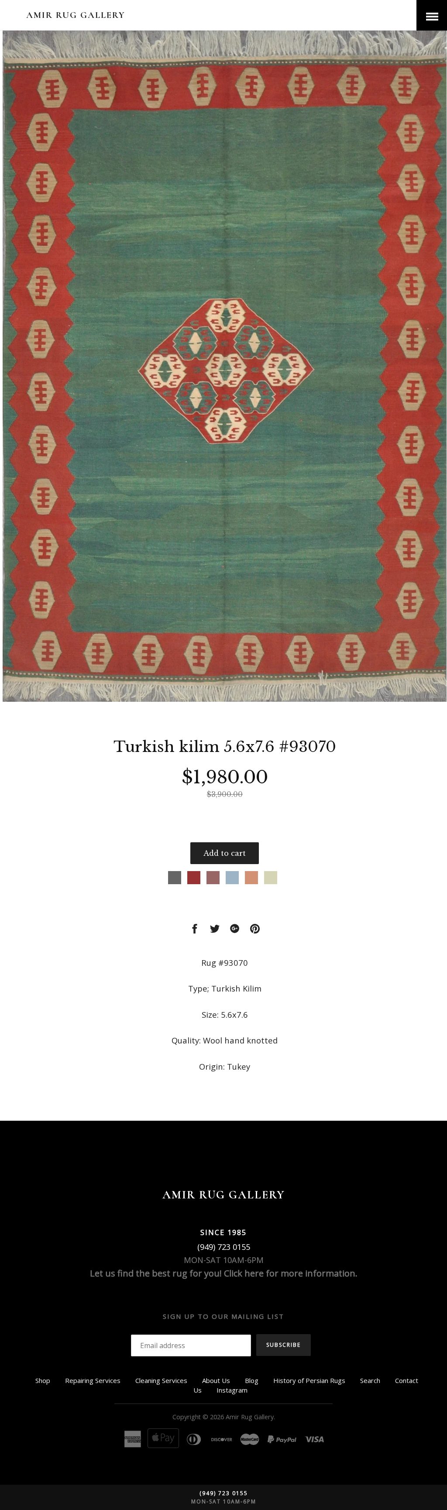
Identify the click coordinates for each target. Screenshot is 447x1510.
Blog (251, 1380)
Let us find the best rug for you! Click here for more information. (224, 1273)
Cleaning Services (161, 1380)
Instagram (232, 1390)
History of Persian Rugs (309, 1380)
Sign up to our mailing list (223, 1316)
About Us (216, 1380)
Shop (42, 1380)
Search (370, 1380)
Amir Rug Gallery (75, 15)
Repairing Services (92, 1380)
